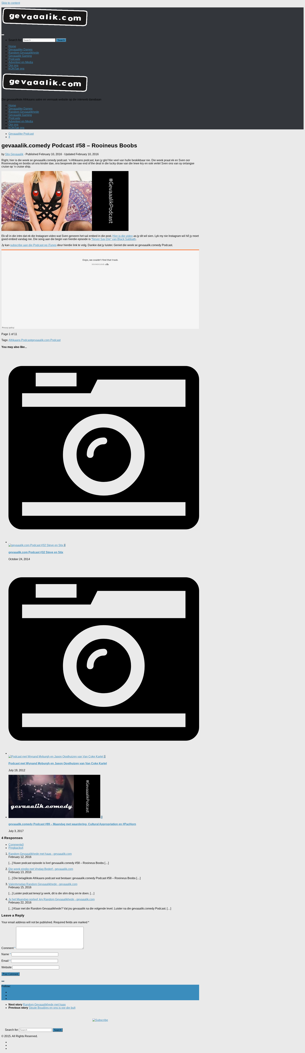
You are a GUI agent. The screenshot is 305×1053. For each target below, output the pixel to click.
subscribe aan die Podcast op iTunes (33, 245)
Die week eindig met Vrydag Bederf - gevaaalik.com (40, 868)
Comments (16, 844)
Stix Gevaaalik (14, 154)
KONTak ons (16, 68)
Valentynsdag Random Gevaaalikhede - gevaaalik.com (42, 884)
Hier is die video (122, 235)
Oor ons (13, 65)
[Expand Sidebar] (2, 981)
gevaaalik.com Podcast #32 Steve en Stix (35, 552)
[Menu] (2, 34)
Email (5, 960)
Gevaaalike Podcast (21, 133)
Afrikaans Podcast (20, 340)
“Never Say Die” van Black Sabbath (113, 239)
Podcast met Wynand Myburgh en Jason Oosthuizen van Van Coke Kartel (57, 763)
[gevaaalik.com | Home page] (152, 18)
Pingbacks (15, 847)
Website (6, 967)
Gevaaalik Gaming (20, 55)
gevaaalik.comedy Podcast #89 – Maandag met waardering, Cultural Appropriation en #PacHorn (72, 824)
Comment (8, 948)
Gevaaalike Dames (20, 49)
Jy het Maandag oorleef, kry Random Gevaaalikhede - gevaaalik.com (51, 899)
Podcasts (14, 59)
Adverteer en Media (20, 62)
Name (6, 954)
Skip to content (10, 2)
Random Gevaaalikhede (23, 52)
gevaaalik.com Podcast (46, 340)
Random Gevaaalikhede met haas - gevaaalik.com (40, 853)
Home (12, 46)
